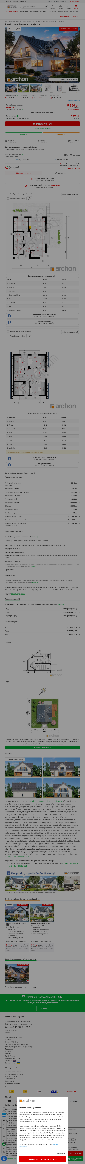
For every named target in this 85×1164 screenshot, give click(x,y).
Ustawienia (61, 1153)
